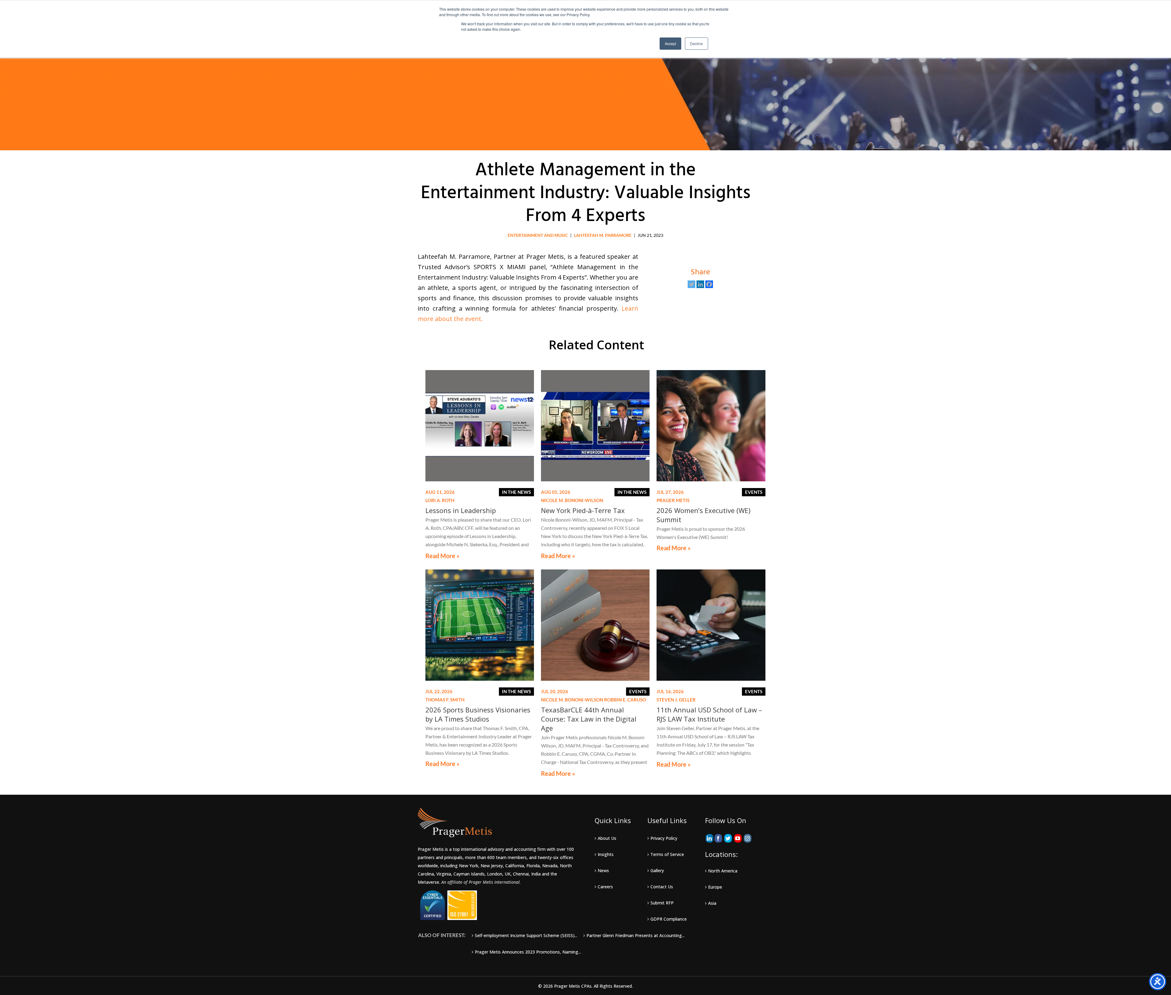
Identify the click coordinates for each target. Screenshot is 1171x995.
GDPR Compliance (668, 919)
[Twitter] (691, 284)
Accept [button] (670, 43)
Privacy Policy (663, 838)
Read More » (442, 556)
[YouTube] (738, 838)
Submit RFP (662, 903)
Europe (715, 887)
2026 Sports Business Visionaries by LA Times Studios (477, 714)
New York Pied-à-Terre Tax (583, 510)
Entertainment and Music (538, 235)
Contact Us (661, 887)
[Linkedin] (700, 284)
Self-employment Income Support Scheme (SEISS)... (526, 935)
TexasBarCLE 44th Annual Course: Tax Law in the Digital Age (588, 719)
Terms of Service (667, 854)
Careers (605, 887)
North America (722, 871)
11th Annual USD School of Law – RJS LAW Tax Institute (709, 714)
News (603, 870)
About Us (607, 838)
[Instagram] (747, 838)
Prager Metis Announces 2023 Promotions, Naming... (528, 952)
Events (753, 492)
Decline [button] (696, 43)
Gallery (657, 870)
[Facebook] (709, 284)
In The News (516, 492)
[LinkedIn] (709, 838)
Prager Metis (673, 500)
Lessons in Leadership (460, 510)
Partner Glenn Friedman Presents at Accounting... (635, 935)
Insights (606, 854)
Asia (712, 903)
